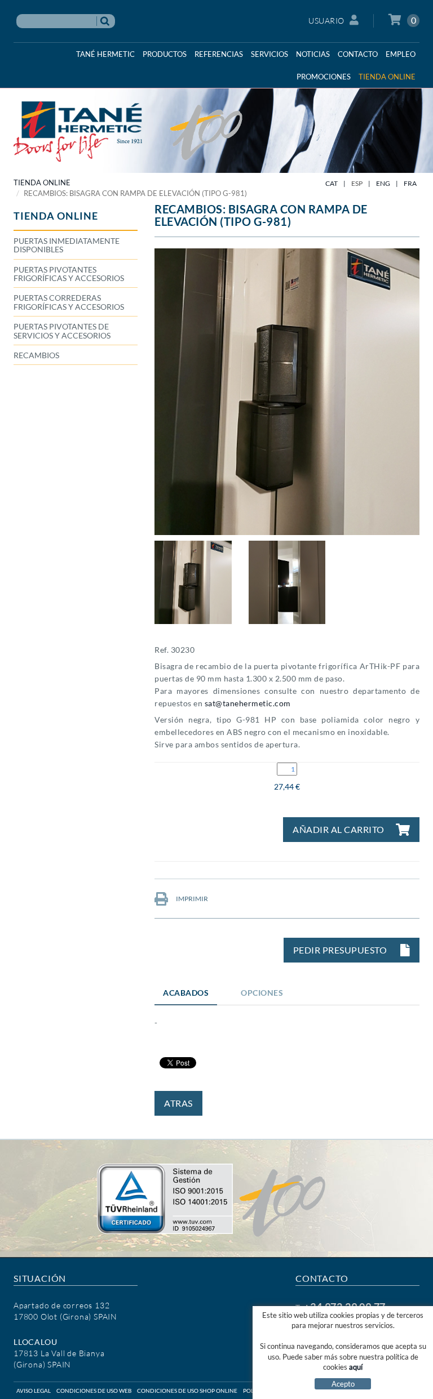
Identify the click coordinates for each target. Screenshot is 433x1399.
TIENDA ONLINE (42, 182)
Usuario (326, 20)
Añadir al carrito (339, 829)
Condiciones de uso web (93, 1390)
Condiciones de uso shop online (187, 1390)
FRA (410, 183)
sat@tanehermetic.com (248, 703)
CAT (331, 183)
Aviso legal (33, 1390)
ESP (357, 183)
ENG (383, 183)
